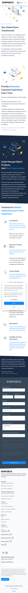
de (22, 2)
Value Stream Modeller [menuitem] (6, 511)
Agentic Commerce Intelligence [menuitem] (8, 509)
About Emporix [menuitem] (4, 526)
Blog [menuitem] (2, 516)
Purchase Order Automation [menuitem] (7, 493)
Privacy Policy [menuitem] (14, 588)
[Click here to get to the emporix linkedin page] (7, 553)
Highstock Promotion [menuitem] (6, 498)
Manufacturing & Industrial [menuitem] (7, 483)
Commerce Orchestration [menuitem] (7, 506)
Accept (14, 303)
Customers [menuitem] (3, 522)
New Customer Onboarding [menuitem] (7, 496)
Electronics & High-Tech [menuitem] (6, 488)
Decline (14, 306)
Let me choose (14, 299)
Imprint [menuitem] (14, 591)
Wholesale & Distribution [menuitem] (7, 485)
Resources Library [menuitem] (5, 519)
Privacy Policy (14, 290)
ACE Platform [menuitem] (4, 503)
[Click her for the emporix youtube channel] (3, 553)
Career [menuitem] (2, 529)
